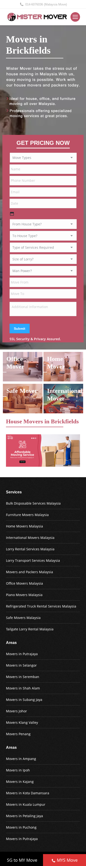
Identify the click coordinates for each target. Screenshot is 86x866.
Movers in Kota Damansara (27, 793)
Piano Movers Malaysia (24, 595)
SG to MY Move (22, 860)
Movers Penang (18, 734)
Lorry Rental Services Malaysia (30, 549)
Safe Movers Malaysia (23, 617)
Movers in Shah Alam (23, 688)
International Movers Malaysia (30, 537)
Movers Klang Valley (22, 722)
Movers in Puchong (21, 827)
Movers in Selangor (21, 665)
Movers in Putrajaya (22, 654)
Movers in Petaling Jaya (24, 816)
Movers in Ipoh (18, 770)
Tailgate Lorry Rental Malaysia (30, 629)
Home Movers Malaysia (24, 526)
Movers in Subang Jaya (24, 699)
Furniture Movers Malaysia (27, 514)
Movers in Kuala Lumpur (25, 804)
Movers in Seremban (22, 676)
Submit (19, 328)
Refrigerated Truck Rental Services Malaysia (41, 606)
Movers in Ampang (21, 758)
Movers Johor (16, 711)
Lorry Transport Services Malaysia (33, 560)
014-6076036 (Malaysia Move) (46, 4)
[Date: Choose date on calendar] (12, 213)
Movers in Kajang (20, 781)
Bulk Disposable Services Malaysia (33, 503)
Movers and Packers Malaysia (29, 572)
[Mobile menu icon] (75, 17)
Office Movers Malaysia (24, 583)
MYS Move (67, 860)
